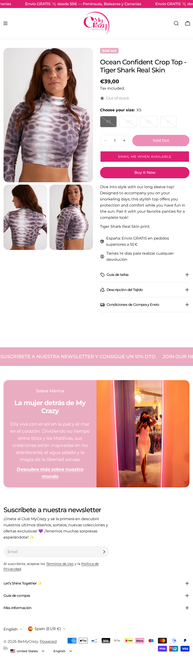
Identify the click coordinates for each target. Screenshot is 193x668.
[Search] (176, 23)
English (11, 629)
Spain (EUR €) (48, 629)
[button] (144, 156)
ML (151, 123)
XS (111, 123)
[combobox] (24, 651)
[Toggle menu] (5, 23)
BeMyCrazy (28, 641)
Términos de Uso (60, 564)
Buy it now (144, 172)
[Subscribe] (104, 552)
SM (131, 123)
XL (171, 123)
